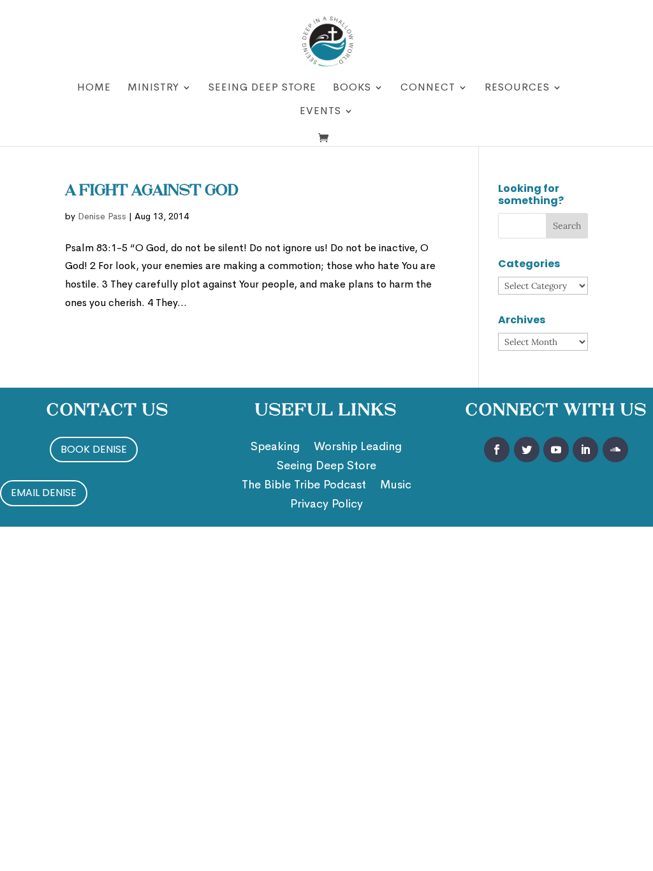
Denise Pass (102, 216)
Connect (427, 88)
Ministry (153, 88)
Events (320, 111)
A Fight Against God (151, 191)
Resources (517, 88)
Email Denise (44, 492)
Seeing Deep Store (262, 88)
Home (94, 88)
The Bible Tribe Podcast (304, 486)
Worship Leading (358, 447)
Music (395, 486)
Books (352, 88)
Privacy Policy (326, 505)
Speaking (275, 447)
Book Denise (94, 449)
